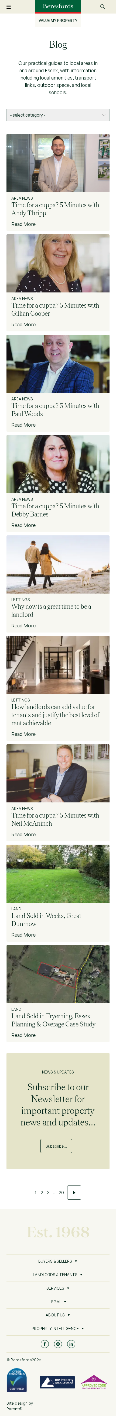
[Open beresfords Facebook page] (45, 1344)
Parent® (14, 1409)
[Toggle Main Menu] (11, 7)
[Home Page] (58, 6)
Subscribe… (56, 1146)
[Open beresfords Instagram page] (58, 1344)
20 (61, 1192)
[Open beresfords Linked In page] (71, 1344)
